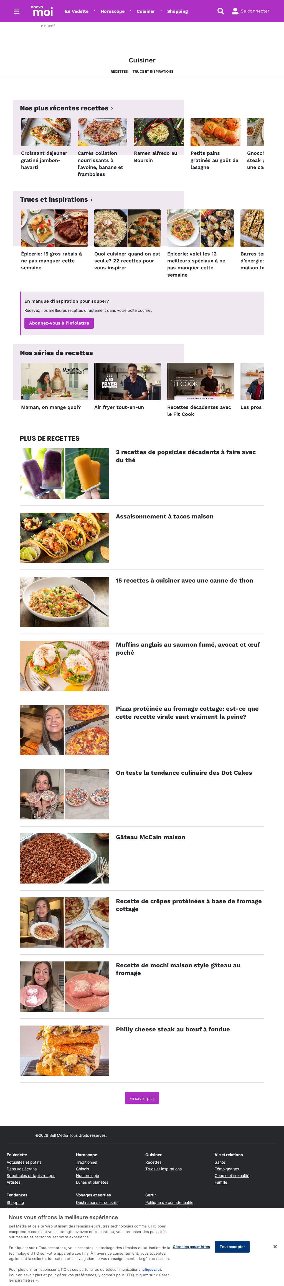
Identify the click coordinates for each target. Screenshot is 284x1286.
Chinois (82, 1168)
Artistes (13, 1182)
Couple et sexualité (232, 1175)
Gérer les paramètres (191, 1246)
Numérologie (87, 1175)
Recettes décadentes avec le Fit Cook (199, 410)
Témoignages (227, 1168)
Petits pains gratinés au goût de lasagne (214, 160)
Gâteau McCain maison (150, 837)
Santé (220, 1162)
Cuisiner (146, 11)
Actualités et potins (24, 1162)
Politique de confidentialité (169, 1202)
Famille (221, 1182)
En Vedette (76, 11)
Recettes (119, 71)
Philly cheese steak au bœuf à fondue (173, 1029)
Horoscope (113, 11)
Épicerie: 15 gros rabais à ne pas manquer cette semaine (51, 260)
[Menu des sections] (16, 11)
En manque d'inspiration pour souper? (66, 301)
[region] (142, 1247)
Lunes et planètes (92, 1182)
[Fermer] (275, 1247)
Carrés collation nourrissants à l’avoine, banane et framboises (100, 163)
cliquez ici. (152, 1269)
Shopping (177, 11)
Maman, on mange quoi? (51, 407)
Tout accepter (232, 1246)
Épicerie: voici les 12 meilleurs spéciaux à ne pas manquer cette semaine (196, 264)
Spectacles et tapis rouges (31, 1175)
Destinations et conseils (97, 1202)
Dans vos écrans (22, 1168)
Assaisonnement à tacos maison (165, 516)
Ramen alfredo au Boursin (155, 156)
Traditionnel (86, 1162)
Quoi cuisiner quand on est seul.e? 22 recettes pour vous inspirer (127, 260)
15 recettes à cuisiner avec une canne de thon (184, 580)
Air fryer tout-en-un (119, 407)
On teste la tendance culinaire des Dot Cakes (184, 772)
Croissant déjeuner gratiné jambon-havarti (44, 160)
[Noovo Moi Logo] (42, 11)
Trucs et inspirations (153, 71)
